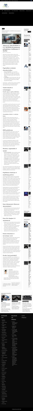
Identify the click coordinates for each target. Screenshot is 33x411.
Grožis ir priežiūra (4, 342)
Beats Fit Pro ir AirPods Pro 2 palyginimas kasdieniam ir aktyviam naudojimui (16, 284)
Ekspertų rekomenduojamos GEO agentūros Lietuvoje (29, 232)
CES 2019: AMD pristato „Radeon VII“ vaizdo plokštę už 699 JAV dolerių (29, 177)
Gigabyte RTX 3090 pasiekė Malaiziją (14, 327)
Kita (29, 126)
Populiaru (26, 39)
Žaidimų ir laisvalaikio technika (3, 399)
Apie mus (10, 0)
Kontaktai (13, 0)
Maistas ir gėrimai (4, 368)
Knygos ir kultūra (4, 360)
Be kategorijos (4, 334)
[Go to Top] (32, 410)
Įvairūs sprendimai (29, 65)
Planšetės (3, 378)
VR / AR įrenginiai (4, 396)
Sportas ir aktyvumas (7, 10)
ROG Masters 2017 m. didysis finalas (14, 336)
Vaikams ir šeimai (21, 10)
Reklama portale (16, 0)
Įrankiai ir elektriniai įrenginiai (3, 344)
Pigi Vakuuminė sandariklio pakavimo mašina (29, 116)
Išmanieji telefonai (4, 350)
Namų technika (4, 372)
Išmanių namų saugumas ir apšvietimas (4, 353)
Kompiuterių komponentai (29, 148)
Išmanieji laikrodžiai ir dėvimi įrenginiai (4, 348)
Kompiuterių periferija (29, 193)
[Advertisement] (16, 20)
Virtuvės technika (28, 10)
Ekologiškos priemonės (27, 36)
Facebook (31, 0)
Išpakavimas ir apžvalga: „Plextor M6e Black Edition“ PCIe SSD (7, 284)
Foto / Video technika (15, 10)
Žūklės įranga (4, 403)
